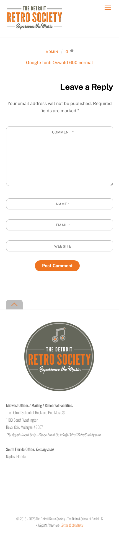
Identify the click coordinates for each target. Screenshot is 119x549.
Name (62, 204)
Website (62, 246)
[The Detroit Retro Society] (34, 27)
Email (63, 225)
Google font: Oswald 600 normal (59, 62)
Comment (63, 132)
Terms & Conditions (72, 525)
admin (52, 52)
